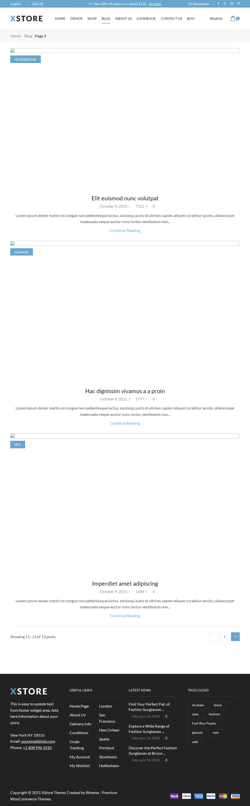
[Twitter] (225, 3)
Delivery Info (80, 723)
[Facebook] (218, 3)
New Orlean (109, 730)
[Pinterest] (238, 3)
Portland (106, 747)
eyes (195, 714)
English (15, 4)
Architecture (25, 59)
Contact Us (171, 18)
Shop (92, 18)
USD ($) (37, 4)
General (21, 251)
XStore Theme (53, 792)
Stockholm (108, 756)
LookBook (146, 18)
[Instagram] (231, 3)
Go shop (155, 4)
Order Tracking (77, 744)
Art (18, 444)
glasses (197, 732)
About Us (123, 18)
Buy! (191, 18)
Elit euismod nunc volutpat (125, 198)
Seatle (104, 739)
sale (195, 742)
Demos (76, 18)
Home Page (79, 706)
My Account (80, 756)
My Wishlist (80, 765)
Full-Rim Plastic (204, 723)
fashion (214, 714)
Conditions (79, 732)
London (105, 706)
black (218, 705)
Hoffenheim (109, 765)
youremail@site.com (38, 741)
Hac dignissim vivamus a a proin (125, 390)
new (216, 732)
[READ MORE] (125, 118)
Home (60, 18)
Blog (106, 18)
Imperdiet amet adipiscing (125, 583)
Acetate (198, 705)
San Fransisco (107, 717)
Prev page (213, 636)
